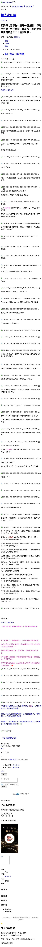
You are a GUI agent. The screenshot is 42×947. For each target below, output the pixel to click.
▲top (2, 771)
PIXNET (9, 918)
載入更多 (4, 774)
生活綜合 (17, 37)
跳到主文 (4, 20)
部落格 (7, 43)
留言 (16, 759)
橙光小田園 (8, 15)
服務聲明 (21, 920)
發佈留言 (4, 786)
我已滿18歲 (5, 943)
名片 (6, 46)
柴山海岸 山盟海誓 (14, 54)
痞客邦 (11, 759)
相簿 (6, 41)
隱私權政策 (35, 918)
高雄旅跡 (16, 767)
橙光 (2, 748)
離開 (11, 943)
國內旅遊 (16, 765)
